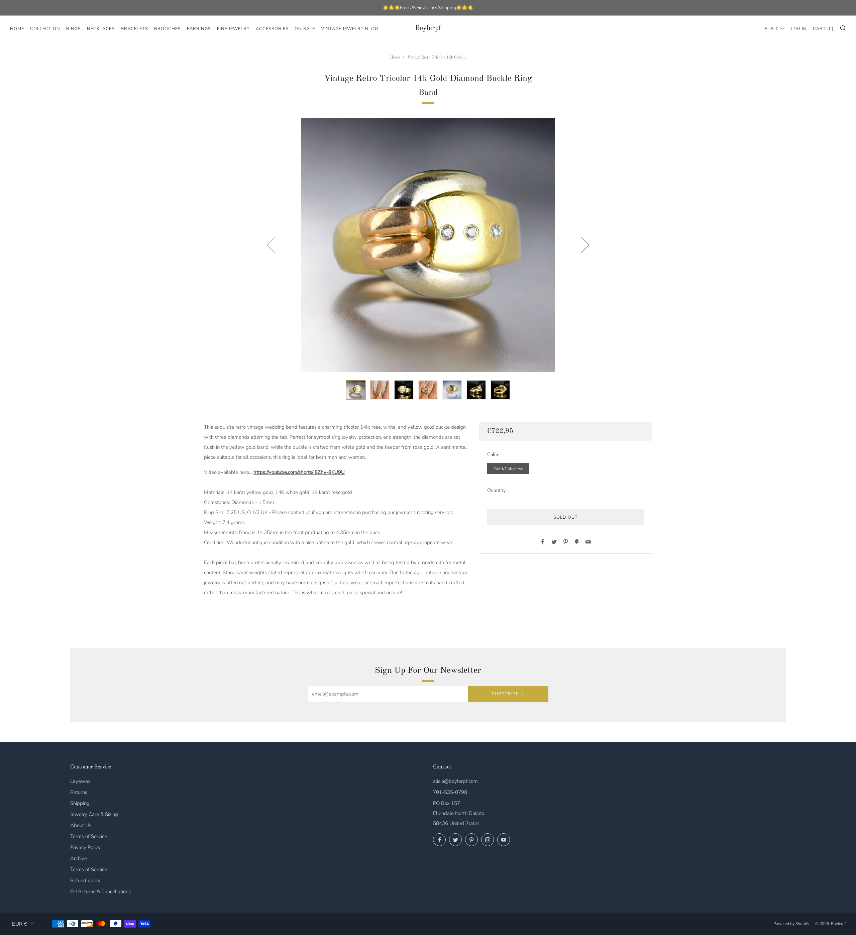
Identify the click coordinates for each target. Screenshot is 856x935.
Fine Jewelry (233, 29)
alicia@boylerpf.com (455, 781)
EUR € (771, 29)
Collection (45, 29)
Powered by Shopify (791, 923)
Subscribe (505, 694)
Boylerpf (428, 28)
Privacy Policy (85, 847)
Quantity (496, 490)
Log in (799, 29)
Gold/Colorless (508, 468)
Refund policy (85, 880)
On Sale (305, 29)
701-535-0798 (450, 792)
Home (17, 29)
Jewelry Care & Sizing (94, 814)
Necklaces (101, 29)
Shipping (80, 803)
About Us (80, 825)
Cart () (823, 29)
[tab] (356, 390)
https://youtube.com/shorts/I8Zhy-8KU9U (299, 472)
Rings (73, 29)
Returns (78, 792)
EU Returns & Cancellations (100, 891)
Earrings (199, 29)
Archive (78, 858)
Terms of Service (88, 836)
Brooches (167, 29)
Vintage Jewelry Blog (349, 29)
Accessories (272, 29)
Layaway (80, 781)
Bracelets (134, 29)
